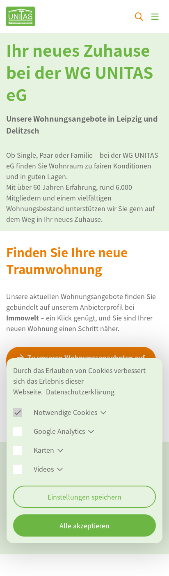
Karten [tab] (44, 450)
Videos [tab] (44, 469)
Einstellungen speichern (84, 497)
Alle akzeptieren (84, 525)
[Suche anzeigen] (139, 16)
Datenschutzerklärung (80, 391)
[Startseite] (20, 16)
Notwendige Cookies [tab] (65, 412)
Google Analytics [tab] (59, 431)
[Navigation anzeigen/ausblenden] (155, 16)
